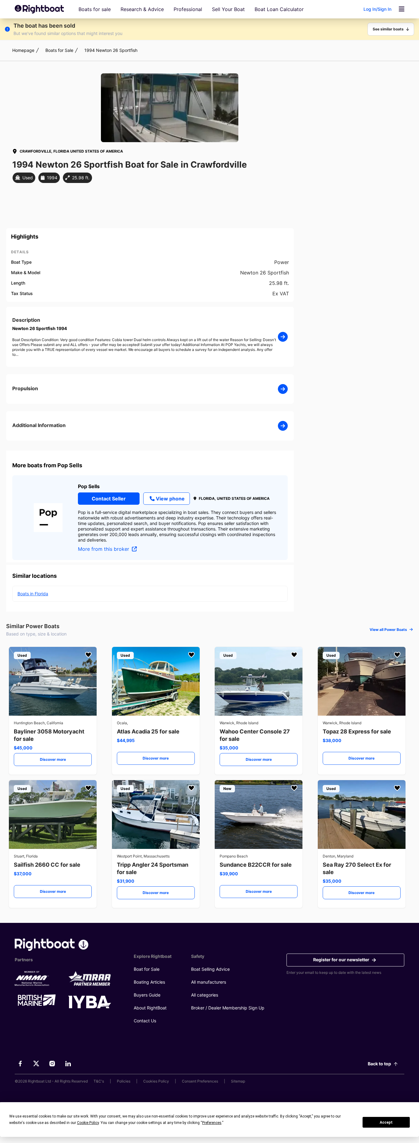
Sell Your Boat (228, 9)
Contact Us (145, 1020)
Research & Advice (142, 9)
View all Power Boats (388, 629)
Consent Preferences (200, 1081)
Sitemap (238, 1081)
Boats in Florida (32, 593)
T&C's (99, 1081)
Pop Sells (89, 486)
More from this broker (104, 549)
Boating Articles (149, 982)
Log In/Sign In (377, 9)
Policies (123, 1081)
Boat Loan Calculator (279, 9)
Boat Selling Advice (210, 969)
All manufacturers (208, 982)
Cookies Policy (156, 1081)
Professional (188, 9)
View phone (170, 499)
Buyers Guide (147, 994)
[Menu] (401, 9)
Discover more (53, 759)
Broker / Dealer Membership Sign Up (227, 1007)
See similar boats (388, 29)
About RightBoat (150, 1007)
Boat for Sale (147, 969)
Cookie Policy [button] (88, 1123)
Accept (386, 1122)
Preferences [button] (211, 1123)
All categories (204, 994)
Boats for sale (95, 9)
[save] (88, 655)
